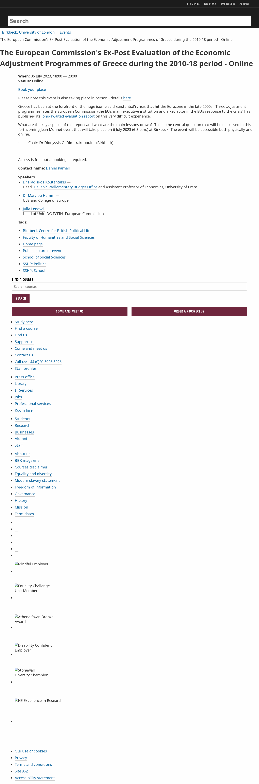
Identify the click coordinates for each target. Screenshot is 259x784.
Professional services (33, 403)
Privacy (21, 757)
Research (22, 425)
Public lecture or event (42, 250)
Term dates (24, 513)
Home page (33, 244)
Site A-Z (21, 771)
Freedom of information (35, 487)
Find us (21, 335)
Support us (24, 341)
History (21, 500)
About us (22, 453)
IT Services (24, 390)
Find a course (26, 328)
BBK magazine (27, 460)
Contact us (24, 355)
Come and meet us (31, 348)
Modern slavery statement (37, 480)
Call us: (38, 361)
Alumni (21, 438)
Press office (25, 376)
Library (21, 383)
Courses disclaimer (31, 467)
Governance (25, 493)
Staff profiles (26, 368)
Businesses (24, 432)
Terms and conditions (33, 764)
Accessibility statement (35, 777)
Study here (24, 321)
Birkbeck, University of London (28, 32)
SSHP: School (34, 270)
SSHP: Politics (34, 263)
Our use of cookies (31, 751)
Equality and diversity (33, 473)
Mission (21, 507)
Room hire (24, 410)
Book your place (32, 89)
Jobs (18, 396)
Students (22, 418)
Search (21, 298)
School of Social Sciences (44, 257)
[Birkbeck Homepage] (25, 16)
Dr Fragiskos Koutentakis (45, 182)
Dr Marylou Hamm (39, 195)
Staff (19, 445)
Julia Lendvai (34, 208)
